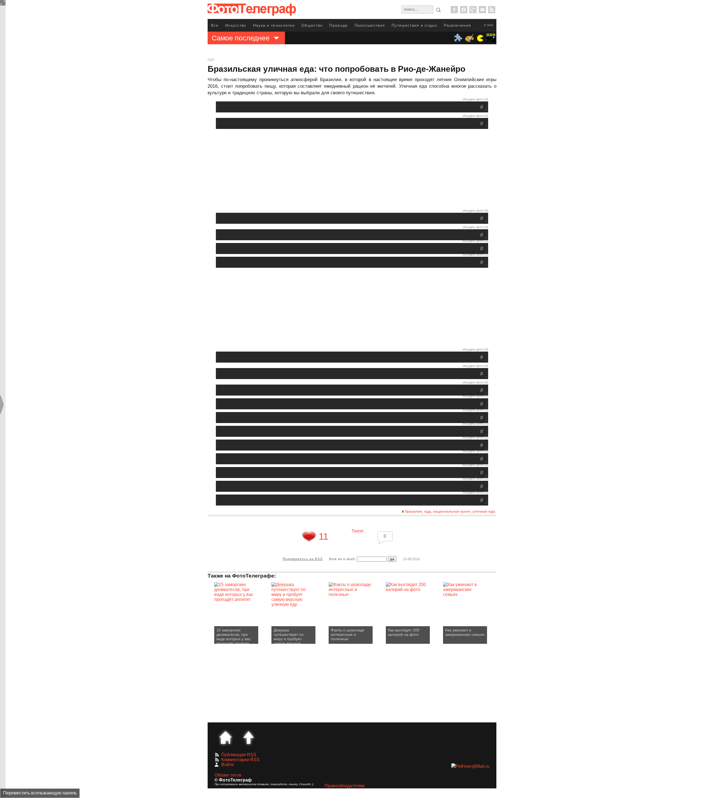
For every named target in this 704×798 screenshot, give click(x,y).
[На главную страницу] (226, 738)
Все (215, 25)
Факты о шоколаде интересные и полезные (347, 634)
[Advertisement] (352, 170)
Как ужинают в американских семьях (465, 632)
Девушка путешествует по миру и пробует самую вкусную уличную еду (289, 636)
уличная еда (483, 511)
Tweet (357, 531)
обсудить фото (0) (475, 99)
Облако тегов (228, 775)
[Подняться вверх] (249, 738)
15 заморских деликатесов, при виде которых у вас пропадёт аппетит (233, 636)
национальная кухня (451, 511)
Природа (338, 25)
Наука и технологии (274, 25)
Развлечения (457, 25)
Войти (227, 764)
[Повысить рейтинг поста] (309, 536)
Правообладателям (344, 785)
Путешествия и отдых (414, 25)
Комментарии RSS (240, 759)
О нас (489, 25)
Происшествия (369, 25)
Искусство (235, 25)
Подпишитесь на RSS (303, 559)
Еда (211, 60)
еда (427, 511)
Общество (312, 25)
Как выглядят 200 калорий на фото (403, 632)
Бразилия (413, 511)
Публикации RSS (238, 754)
